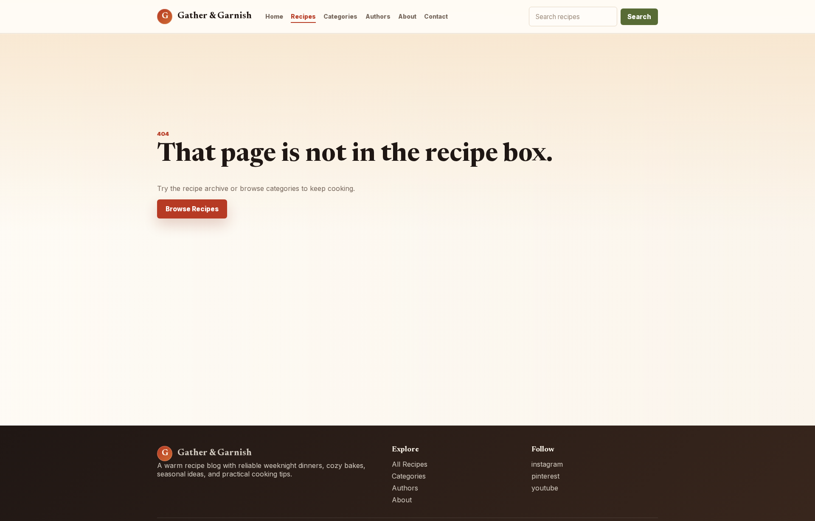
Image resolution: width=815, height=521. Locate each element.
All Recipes (409, 464)
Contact (436, 16)
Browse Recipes (192, 209)
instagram (547, 464)
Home (274, 16)
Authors (378, 16)
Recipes (303, 16)
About (407, 16)
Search (639, 17)
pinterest (545, 476)
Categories (340, 16)
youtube (544, 488)
